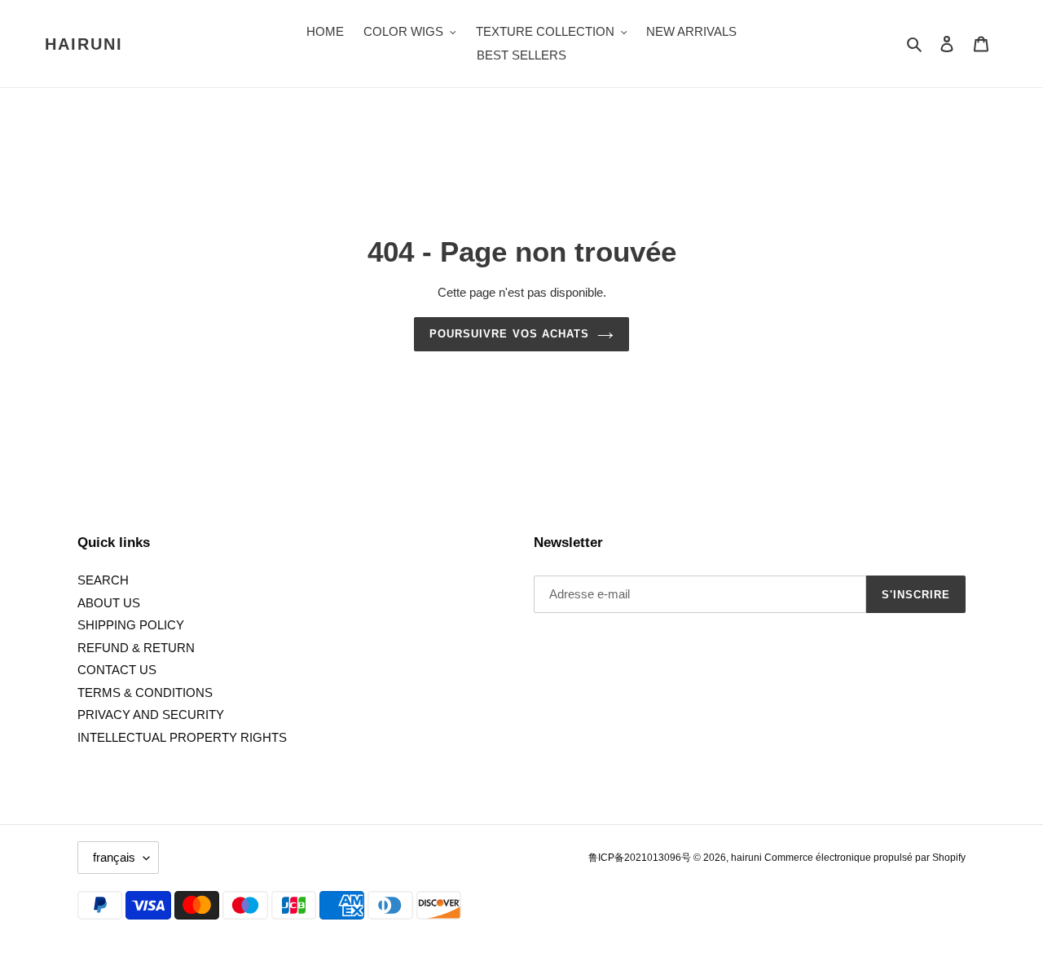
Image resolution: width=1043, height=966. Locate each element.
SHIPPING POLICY (130, 625)
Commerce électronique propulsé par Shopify (865, 857)
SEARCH (103, 580)
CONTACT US (116, 670)
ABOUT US (108, 603)
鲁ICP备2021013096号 (640, 857)
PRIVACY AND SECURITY (150, 714)
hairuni (84, 44)
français (114, 857)
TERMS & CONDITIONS (145, 692)
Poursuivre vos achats (509, 334)
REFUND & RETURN (136, 648)
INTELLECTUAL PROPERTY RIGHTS (182, 737)
